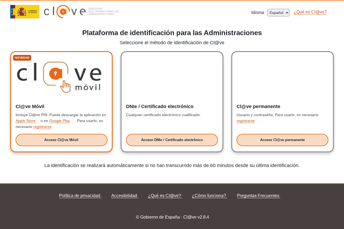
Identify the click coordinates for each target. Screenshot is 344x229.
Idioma (259, 12)
